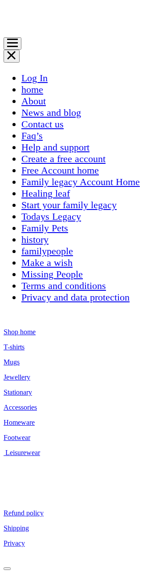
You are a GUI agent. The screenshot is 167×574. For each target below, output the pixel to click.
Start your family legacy (69, 204)
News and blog (51, 112)
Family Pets (44, 228)
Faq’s (32, 135)
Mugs (12, 362)
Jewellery (17, 377)
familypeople (47, 251)
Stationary (18, 392)
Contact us (42, 124)
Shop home (20, 332)
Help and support (55, 147)
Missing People (52, 274)
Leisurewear (22, 452)
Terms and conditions (63, 285)
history (35, 239)
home (32, 89)
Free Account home (60, 170)
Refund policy (24, 513)
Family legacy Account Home (80, 181)
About (33, 101)
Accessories (20, 407)
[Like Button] (7, 568)
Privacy (14, 543)
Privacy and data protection (75, 297)
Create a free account (63, 158)
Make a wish (47, 262)
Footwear (17, 437)
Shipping (16, 528)
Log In (34, 77)
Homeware (19, 422)
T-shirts (14, 347)
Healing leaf (45, 193)
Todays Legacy (51, 216)
